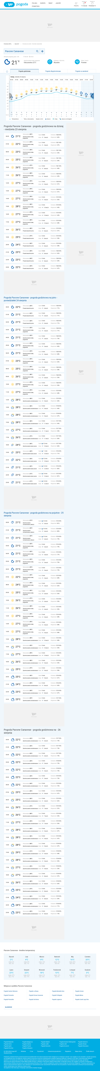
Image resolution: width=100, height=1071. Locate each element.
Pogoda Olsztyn (82, 1044)
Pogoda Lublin (45, 1044)
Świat (50, 3)
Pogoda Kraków (26, 1044)
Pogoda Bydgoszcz (27, 1042)
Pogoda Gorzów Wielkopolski (67, 1042)
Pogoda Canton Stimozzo (10, 991)
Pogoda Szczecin (64, 1046)
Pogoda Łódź (63, 1044)
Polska (34, 3)
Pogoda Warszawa (83, 1046)
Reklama (23, 1051)
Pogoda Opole (8, 1046)
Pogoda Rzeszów (45, 1046)
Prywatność (40, 1051)
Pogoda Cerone (79, 991)
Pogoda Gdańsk (45, 1042)
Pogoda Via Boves (34, 999)
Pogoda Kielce (8, 1044)
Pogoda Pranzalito (9, 999)
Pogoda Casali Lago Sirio (82, 999)
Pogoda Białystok (8, 1042)
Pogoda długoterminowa (53, 71)
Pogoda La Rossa (33, 991)
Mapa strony (78, 1051)
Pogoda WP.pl (8, 44)
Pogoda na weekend (81, 71)
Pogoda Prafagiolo (57, 995)
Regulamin (68, 1051)
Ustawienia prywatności (54, 1051)
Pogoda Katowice (83, 1042)
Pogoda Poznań (26, 1046)
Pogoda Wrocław (8, 1048)
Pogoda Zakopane (27, 1048)
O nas (31, 1051)
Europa (42, 3)
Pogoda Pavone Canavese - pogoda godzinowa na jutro (30, 297)
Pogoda (22, 4)
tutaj (40, 1067)
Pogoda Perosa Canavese (36, 995)
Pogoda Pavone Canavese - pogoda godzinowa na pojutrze (32, 513)
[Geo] (42, 51)
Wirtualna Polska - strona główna (9, 4)
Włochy (17, 44)
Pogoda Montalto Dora (58, 991)
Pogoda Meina (79, 995)
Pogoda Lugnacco (57, 999)
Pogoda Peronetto (9, 995)
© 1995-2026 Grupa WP (10, 1051)
